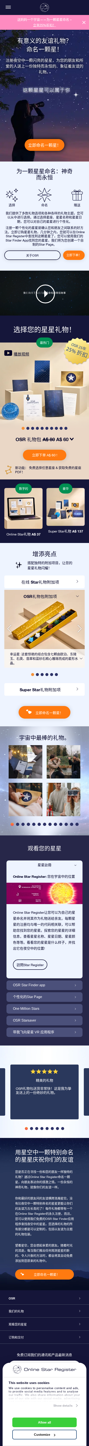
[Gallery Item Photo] (25, 762)
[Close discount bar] (84, 22)
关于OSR (32, 255)
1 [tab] (12, 824)
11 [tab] (66, 824)
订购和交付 (16, 1337)
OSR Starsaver (24, 1020)
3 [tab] (23, 824)
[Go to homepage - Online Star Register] (44, 7)
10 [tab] (61, 824)
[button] (23, 428)
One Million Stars (26, 1008)
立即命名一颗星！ (44, 145)
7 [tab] (44, 824)
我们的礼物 (16, 1311)
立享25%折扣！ (44, 25)
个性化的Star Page (27, 997)
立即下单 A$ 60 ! (44, 455)
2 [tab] (17, 824)
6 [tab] (39, 824)
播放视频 (21, 354)
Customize (42, 1434)
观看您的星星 (18, 1324)
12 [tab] (71, 824)
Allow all (44, 1422)
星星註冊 (44, 865)
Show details (63, 1405)
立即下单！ (73, 255)
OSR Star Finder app (29, 985)
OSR (12, 1298)
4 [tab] (28, 824)
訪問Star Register (30, 965)
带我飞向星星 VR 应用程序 (33, 1032)
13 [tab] (77, 824)
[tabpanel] (25, 782)
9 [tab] (55, 824)
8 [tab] (50, 824)
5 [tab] (34, 824)
